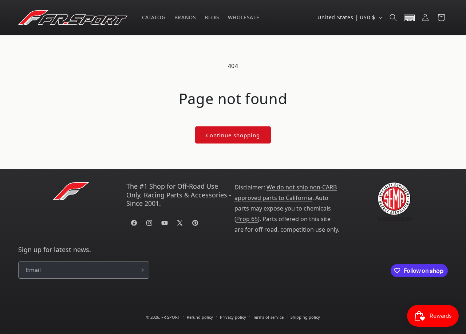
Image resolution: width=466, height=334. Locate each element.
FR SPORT (170, 317)
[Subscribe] (141, 270)
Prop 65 (247, 219)
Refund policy (200, 317)
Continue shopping (233, 135)
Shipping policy (305, 317)
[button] (393, 17)
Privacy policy (233, 317)
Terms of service (268, 317)
